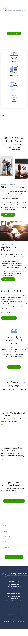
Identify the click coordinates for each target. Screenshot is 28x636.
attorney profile (9, 318)
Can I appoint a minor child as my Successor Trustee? (13, 483)
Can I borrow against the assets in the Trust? (11, 449)
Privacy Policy (20, 617)
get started (14, 33)
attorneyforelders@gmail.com (15, 600)
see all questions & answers (14, 500)
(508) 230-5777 (7, 2)
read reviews (14, 367)
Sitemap (6, 617)
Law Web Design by (8, 621)
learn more (8, 214)
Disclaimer (12, 617)
